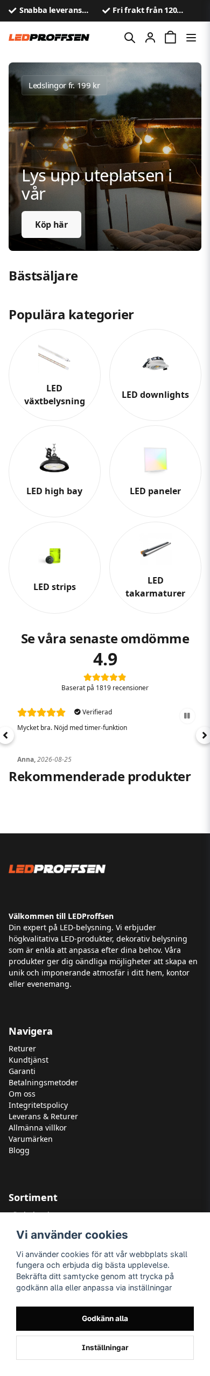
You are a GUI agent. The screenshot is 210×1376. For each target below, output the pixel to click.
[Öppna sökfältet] (130, 37)
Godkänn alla (105, 1318)
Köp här (51, 224)
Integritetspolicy (38, 1105)
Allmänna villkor (38, 1127)
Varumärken (31, 1139)
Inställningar (105, 1347)
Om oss (22, 1094)
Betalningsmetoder (43, 1082)
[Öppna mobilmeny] (191, 37)
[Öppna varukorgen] (170, 37)
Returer (22, 1048)
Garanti (22, 1071)
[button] (187, 716)
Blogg (19, 1150)
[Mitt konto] (150, 37)
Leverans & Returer (43, 1116)
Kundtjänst (28, 1060)
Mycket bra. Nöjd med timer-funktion (72, 727)
